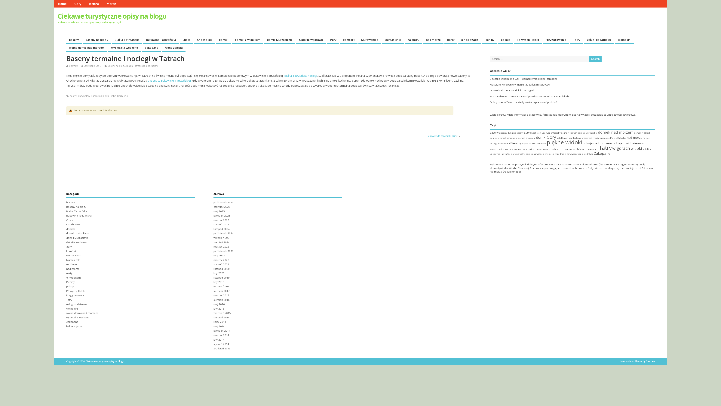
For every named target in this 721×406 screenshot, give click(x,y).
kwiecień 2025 (221, 215)
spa (515, 149)
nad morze (433, 40)
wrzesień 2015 (222, 313)
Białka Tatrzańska (127, 40)
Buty (526, 132)
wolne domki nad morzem (87, 47)
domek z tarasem (526, 138)
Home (62, 4)
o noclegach (469, 40)
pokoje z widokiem (626, 143)
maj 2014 (219, 326)
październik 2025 (223, 202)
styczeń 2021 (221, 264)
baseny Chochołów (80, 96)
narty (451, 40)
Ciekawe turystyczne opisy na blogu (112, 16)
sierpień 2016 (221, 299)
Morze (111, 4)
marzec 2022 (221, 260)
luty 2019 (218, 282)
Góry (77, 4)
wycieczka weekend (124, 47)
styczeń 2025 (221, 224)
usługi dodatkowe (599, 40)
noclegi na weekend (500, 143)
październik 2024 (223, 233)
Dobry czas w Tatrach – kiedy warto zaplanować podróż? (523, 102)
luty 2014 (218, 339)
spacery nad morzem (553, 149)
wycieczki (549, 154)
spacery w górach (589, 149)
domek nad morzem (616, 132)
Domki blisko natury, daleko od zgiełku (513, 90)
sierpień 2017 (221, 291)
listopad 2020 (221, 268)
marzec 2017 (221, 295)
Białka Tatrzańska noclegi (300, 75)
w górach (621, 148)
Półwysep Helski (528, 40)
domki (541, 137)
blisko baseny (516, 133)
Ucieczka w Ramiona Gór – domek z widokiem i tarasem (523, 78)
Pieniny (489, 40)
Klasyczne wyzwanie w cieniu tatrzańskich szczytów (520, 84)
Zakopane (151, 47)
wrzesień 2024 (222, 237)
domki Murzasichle (280, 40)
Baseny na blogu (96, 40)
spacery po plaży (573, 149)
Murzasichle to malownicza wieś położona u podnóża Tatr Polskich (529, 96)
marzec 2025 (221, 220)
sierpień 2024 (221, 242)
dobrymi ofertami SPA (540, 164)
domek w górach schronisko (503, 138)
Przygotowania (555, 40)
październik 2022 (223, 251)
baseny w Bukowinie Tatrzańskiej (169, 80)
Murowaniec (369, 40)
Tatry (576, 40)
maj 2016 (219, 304)
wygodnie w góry (563, 154)
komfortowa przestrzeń (580, 138)
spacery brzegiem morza (529, 149)
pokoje (505, 40)
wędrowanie (577, 154)
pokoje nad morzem (597, 143)
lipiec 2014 (219, 321)
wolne (516, 154)
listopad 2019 (221, 277)
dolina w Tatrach (569, 133)
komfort (349, 40)
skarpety (509, 149)
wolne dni (624, 40)
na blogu (413, 40)
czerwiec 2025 (221, 206)
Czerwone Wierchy (551, 133)
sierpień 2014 (221, 317)
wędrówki (588, 154)
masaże (606, 138)
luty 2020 (218, 273)
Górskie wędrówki (311, 40)
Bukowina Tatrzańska (161, 40)
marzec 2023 (221, 246)
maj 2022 (219, 255)
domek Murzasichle (587, 133)
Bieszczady (504, 133)
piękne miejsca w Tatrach (534, 143)
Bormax (73, 65)
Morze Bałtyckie (618, 138)
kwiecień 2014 (221, 330)
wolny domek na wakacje (532, 154)
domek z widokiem (247, 40)
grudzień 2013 (222, 348)
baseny (74, 40)
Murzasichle (393, 40)
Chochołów (204, 40)
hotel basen (562, 138)
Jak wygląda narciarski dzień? (443, 136)
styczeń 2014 (221, 344)
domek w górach (642, 133)
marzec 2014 (221, 335)
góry (333, 40)
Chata (187, 40)
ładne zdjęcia (174, 47)
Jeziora (94, 4)
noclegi (646, 138)
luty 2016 (218, 308)
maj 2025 (219, 211)
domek (223, 40)
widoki (636, 148)
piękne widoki (564, 142)
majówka (597, 138)
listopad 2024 (221, 229)
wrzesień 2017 (222, 286)
